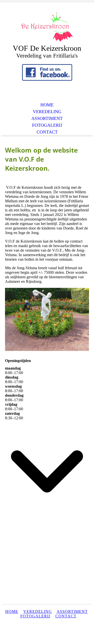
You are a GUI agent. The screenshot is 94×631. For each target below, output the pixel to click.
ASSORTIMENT (47, 118)
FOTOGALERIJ (47, 125)
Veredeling (37, 611)
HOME (47, 104)
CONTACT (47, 131)
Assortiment (72, 611)
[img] (47, 27)
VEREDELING (47, 111)
